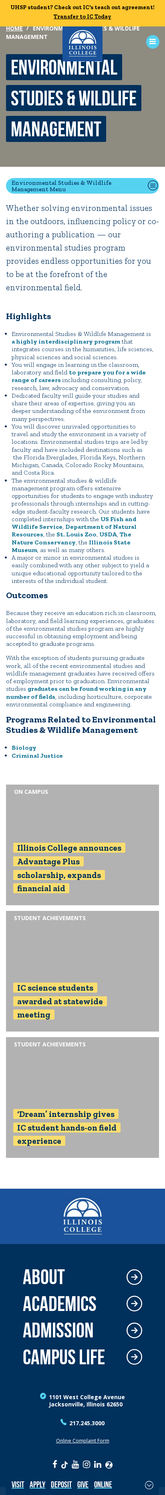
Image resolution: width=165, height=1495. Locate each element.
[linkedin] (97, 1464)
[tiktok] (64, 1464)
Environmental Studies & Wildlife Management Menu (61, 185)
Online (103, 1484)
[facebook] (54, 1464)
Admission (58, 1330)
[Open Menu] (150, 42)
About (44, 1277)
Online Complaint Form (82, 1441)
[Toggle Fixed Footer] (149, 1485)
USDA (108, 534)
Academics (60, 1304)
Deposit (61, 1484)
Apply (37, 1484)
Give (83, 1484)
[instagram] (86, 1464)
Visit (18, 1484)
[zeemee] (109, 1464)
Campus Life (64, 1357)
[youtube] (75, 1464)
